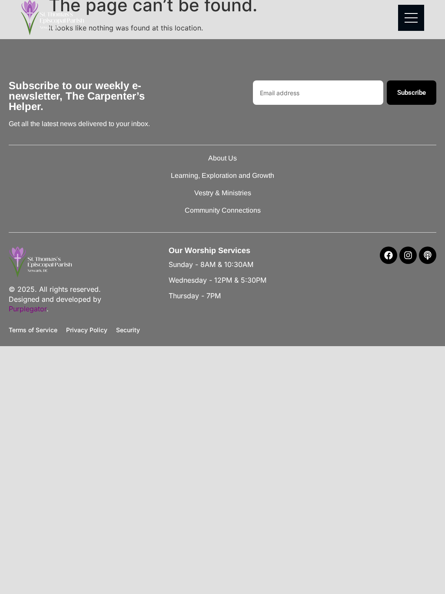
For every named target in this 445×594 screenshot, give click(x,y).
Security (128, 330)
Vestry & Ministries (222, 193)
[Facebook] (388, 255)
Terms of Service (33, 330)
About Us (222, 158)
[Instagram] (408, 255)
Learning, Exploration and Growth (222, 175)
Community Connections (223, 210)
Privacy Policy (86, 330)
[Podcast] (427, 255)
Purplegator (27, 308)
